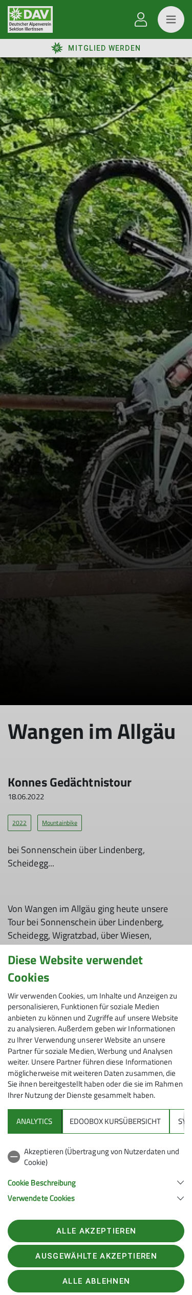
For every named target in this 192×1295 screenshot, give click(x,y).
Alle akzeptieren (96, 1231)
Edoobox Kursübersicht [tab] (115, 1121)
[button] (96, 1181)
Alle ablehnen (96, 1281)
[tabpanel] (96, 1173)
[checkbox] (96, 1157)
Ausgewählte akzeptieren (96, 1256)
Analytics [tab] (34, 1121)
